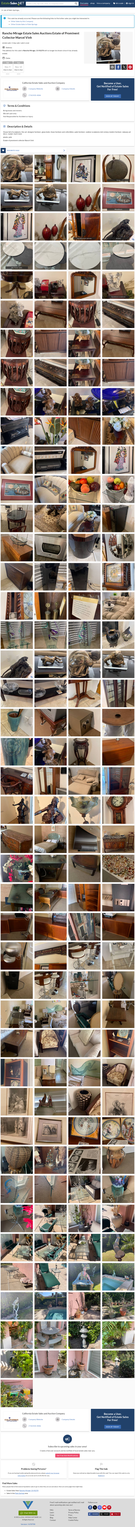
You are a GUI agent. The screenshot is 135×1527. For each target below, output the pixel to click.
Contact (53, 1520)
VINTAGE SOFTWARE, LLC (33, 1517)
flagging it (101, 1475)
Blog (51, 1518)
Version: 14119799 (28, 1524)
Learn (52, 1512)
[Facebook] (90, 1507)
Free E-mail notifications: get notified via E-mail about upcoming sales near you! (67, 1503)
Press (70, 1515)
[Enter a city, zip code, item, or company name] (76, 4)
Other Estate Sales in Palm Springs (24, 24)
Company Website (36, 89)
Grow (52, 1515)
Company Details (68, 89)
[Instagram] (100, 1507)
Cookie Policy (73, 1520)
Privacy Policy (73, 1512)
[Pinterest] (109, 1507)
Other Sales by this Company (22, 21)
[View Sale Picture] (17, 168)
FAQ (51, 1510)
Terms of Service (74, 1510)
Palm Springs (19, 1493)
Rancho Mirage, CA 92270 (28, 1490)
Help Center (72, 1518)
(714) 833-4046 (35, 95)
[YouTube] (104, 1507)
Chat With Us (29, 1513)
